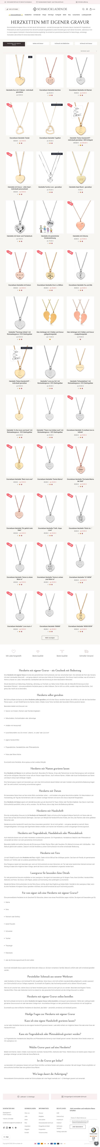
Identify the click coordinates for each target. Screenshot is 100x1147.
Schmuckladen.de (17, 1143)
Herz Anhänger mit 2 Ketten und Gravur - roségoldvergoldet (80, 333)
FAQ (26, 1123)
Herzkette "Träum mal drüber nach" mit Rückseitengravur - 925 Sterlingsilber (50, 431)
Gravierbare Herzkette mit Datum (19, 285)
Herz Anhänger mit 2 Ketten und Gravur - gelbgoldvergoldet (50, 333)
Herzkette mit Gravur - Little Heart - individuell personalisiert (19, 188)
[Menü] (97, 1128)
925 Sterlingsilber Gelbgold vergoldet (50, 192)
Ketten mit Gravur (38, 43)
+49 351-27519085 (8, 1118)
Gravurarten (42, 1119)
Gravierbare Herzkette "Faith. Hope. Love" (50, 529)
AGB (58, 1113)
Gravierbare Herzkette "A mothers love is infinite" (80, 431)
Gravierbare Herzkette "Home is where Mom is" (20, 578)
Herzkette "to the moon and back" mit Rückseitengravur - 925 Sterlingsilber (19, 431)
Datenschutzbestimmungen (79, 1122)
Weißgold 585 (78, 145)
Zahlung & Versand (59, 1127)
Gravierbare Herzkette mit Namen (80, 90)
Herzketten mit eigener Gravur (14, 44)
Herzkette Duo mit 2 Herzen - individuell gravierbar (19, 91)
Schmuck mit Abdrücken (62, 43)
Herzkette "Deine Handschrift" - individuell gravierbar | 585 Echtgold (80, 139)
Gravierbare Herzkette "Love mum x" (19, 626)
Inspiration (27, 1126)
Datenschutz (60, 1116)
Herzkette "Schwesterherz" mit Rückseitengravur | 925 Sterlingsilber (80, 382)
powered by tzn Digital (90, 1143)
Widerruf (59, 1123)
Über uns (27, 1113)
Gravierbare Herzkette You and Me (80, 285)
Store (26, 1119)
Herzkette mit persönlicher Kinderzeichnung (50, 237)
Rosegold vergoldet (52, 192)
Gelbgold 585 (80, 145)
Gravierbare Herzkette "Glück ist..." (80, 528)
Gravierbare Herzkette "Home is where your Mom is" (50, 578)
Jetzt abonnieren (77, 1126)
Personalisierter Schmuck (46, 1123)
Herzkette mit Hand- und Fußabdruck (19, 236)
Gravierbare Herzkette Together (50, 138)
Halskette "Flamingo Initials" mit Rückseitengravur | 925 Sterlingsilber (19, 333)
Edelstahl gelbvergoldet (19, 388)
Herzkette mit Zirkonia (80, 236)
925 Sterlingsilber (48, 95)
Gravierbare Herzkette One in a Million (50, 285)
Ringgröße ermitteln (44, 1126)
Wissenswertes (43, 1132)
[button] (16, 15)
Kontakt (27, 1132)
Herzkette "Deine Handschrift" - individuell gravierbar (19, 382)
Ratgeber (41, 1116)
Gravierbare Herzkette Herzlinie (50, 90)
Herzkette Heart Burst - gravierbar (80, 187)
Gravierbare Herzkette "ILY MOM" (80, 577)
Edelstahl (17, 388)
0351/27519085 (13, 9)
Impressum (60, 1119)
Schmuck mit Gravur (86, 43)
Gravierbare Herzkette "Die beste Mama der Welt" (80, 480)
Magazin (27, 1129)
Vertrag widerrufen (62, 1131)
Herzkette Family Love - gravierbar (50, 187)
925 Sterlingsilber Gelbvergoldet (50, 95)
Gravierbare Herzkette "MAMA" (50, 626)
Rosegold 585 (82, 145)
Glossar (41, 1113)
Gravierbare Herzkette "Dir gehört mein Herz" (20, 529)
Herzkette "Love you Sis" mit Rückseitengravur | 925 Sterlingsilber (50, 382)
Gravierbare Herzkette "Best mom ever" (19, 479)
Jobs (26, 1116)
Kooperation (42, 1129)
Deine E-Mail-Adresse (78, 1118)
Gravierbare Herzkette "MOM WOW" (80, 626)
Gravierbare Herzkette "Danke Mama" (50, 479)
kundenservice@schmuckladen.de (12, 1122)
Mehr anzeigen (50, 638)
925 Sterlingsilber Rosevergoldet (52, 95)
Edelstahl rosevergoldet (21, 388)
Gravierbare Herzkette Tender (19, 138)
